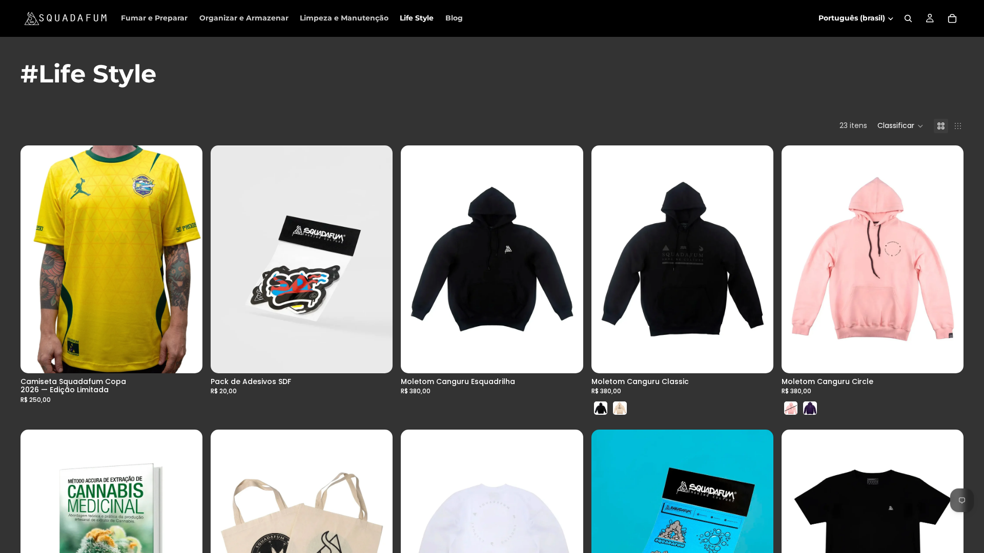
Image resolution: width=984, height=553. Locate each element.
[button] (900, 126)
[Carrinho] (952, 18)
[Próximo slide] (187, 259)
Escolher (195, 357)
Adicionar (385, 357)
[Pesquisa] (908, 18)
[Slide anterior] (35, 259)
